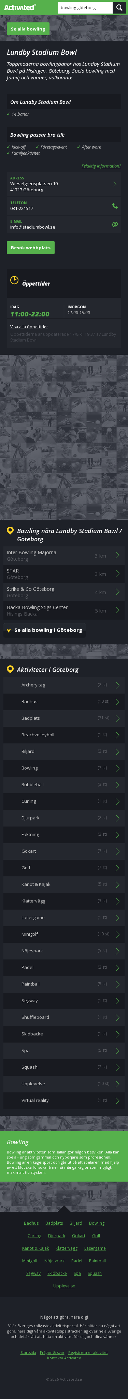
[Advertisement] (64, 432)
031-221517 (21, 205)
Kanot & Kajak (35, 1248)
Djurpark (56, 1236)
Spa (77, 1273)
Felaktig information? (101, 166)
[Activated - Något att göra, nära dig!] (19, 7)
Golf (96, 1236)
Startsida (28, 1352)
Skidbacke (57, 1273)
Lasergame (95, 1248)
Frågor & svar (52, 1352)
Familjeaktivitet (26, 153)
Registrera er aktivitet (88, 1352)
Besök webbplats (31, 248)
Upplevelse (64, 1286)
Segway (33, 1273)
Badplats (54, 1223)
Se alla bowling (28, 29)
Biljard (76, 1223)
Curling (34, 1236)
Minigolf (30, 1261)
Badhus (31, 1223)
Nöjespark (54, 1261)
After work (91, 147)
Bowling (96, 1223)
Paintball (97, 1261)
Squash (95, 1273)
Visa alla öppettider (29, 327)
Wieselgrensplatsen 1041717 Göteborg (34, 184)
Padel (76, 1261)
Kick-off (19, 147)
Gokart (78, 1236)
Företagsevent (54, 147)
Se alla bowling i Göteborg (48, 629)
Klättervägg (66, 1248)
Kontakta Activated (64, 1357)
